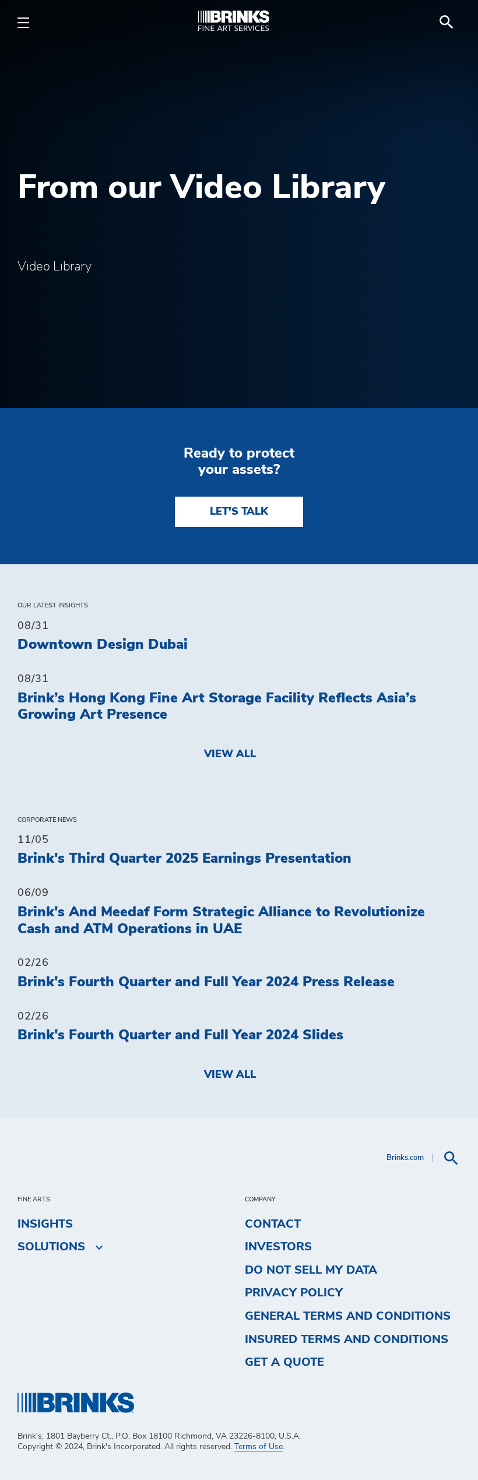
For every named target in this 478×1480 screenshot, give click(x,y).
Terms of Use (258, 1447)
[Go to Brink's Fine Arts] (239, 22)
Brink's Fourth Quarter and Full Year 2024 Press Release (206, 982)
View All (230, 754)
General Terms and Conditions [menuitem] (348, 1316)
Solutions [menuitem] (51, 1247)
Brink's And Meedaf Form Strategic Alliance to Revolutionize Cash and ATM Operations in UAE (221, 920)
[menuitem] (447, 22)
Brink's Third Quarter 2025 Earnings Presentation (184, 859)
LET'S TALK (239, 512)
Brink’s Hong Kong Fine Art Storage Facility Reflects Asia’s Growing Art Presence (216, 706)
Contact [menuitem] (273, 1224)
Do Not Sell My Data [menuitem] (311, 1270)
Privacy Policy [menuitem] (294, 1293)
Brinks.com (405, 1158)
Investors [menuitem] (278, 1247)
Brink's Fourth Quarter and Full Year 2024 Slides (180, 1035)
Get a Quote (284, 1362)
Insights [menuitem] (45, 1224)
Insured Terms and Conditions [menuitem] (346, 1339)
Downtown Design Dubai (102, 645)
